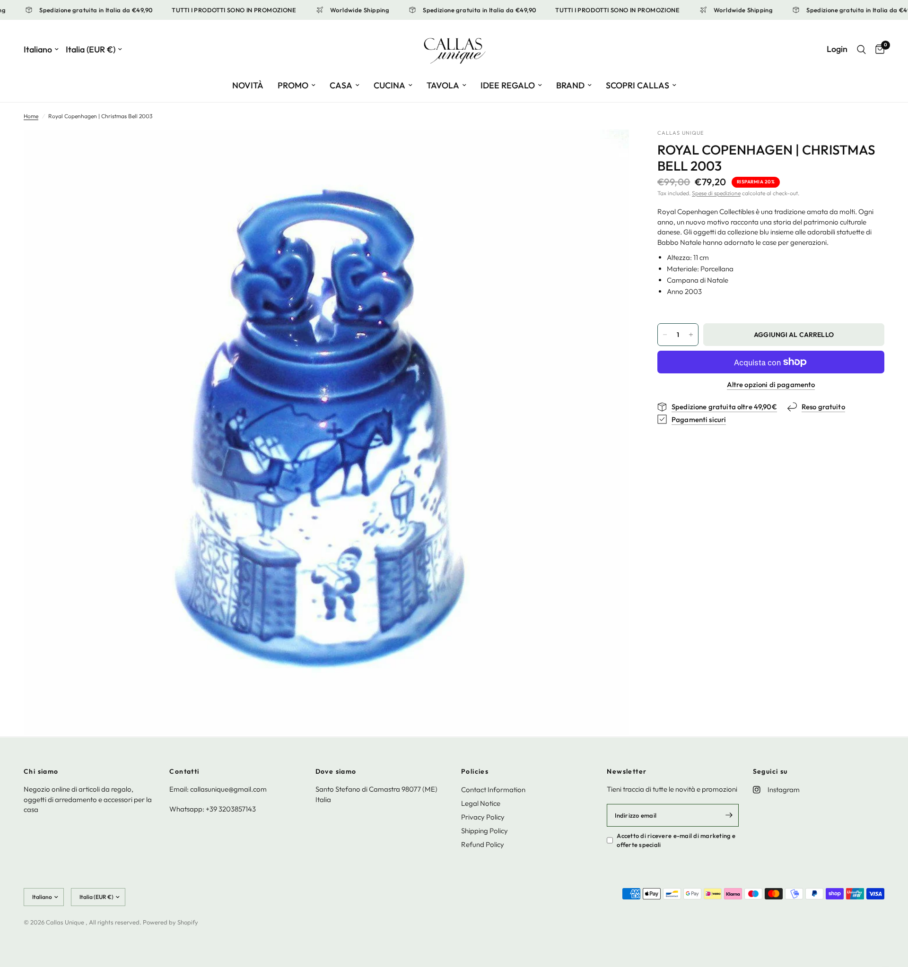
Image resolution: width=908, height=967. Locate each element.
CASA (341, 85)
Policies (475, 771)
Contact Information (493, 789)
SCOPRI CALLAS (637, 85)
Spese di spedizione (716, 193)
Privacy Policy (483, 816)
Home (31, 116)
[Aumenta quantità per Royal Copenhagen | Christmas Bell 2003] (691, 334)
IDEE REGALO (507, 85)
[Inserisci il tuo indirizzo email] (729, 815)
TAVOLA (443, 85)
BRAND (570, 85)
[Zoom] (609, 149)
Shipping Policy (484, 830)
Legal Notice (480, 803)
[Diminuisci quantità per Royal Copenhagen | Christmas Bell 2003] (665, 334)
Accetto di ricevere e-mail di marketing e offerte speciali (676, 840)
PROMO (293, 85)
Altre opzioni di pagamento (771, 384)
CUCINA (389, 85)
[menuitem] (248, 85)
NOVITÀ (247, 85)
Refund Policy (482, 844)
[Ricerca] (861, 49)
